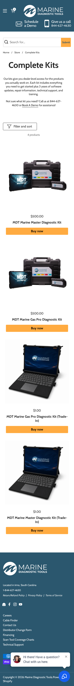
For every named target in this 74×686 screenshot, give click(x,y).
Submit (66, 42)
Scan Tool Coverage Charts (18, 639)
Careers (7, 615)
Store (17, 52)
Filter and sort (23, 126)
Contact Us (9, 625)
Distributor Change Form (17, 630)
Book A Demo (30, 105)
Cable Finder (10, 620)
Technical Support (13, 644)
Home (6, 52)
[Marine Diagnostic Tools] (44, 11)
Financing (8, 635)
